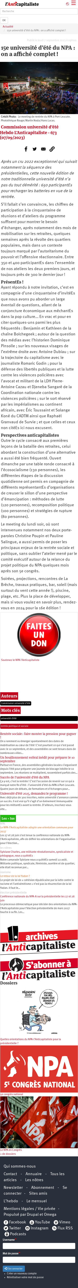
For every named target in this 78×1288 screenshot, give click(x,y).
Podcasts (18, 1234)
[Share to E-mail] (43, 149)
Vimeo (64, 1222)
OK (4, 20)
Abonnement (42, 1188)
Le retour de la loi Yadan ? (15, 876)
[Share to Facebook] (26, 149)
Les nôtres (34, 1180)
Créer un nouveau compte (22, 1273)
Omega (50, 1215)
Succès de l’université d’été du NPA (24, 777)
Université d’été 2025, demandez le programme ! (34, 793)
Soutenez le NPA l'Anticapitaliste (20, 660)
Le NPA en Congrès (11, 1150)
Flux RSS (65, 1228)
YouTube (42, 1222)
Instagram (39, 1228)
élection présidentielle (13, 892)
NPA (2, 824)
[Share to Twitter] (34, 149)
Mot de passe (11, 1253)
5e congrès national (11, 1094)
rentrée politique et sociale (14, 726)
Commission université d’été (15, 703)
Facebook (17, 1222)
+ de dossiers (8, 1154)
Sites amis (38, 1194)
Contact (10, 1174)
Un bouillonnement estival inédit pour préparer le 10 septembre (37, 759)
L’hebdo (11, 1201)
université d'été (9, 718)
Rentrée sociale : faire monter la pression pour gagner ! (38, 736)
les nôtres (6, 848)
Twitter (15, 1228)
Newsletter (13, 1188)
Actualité (8, 26)
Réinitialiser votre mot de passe (25, 1277)
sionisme (5, 872)
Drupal (33, 1215)
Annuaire (34, 1174)
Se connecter (15, 1268)
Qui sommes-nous (20, 1166)
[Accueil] (19, 4)
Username (9, 1240)
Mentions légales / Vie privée (29, 1209)
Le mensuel (36, 1201)
